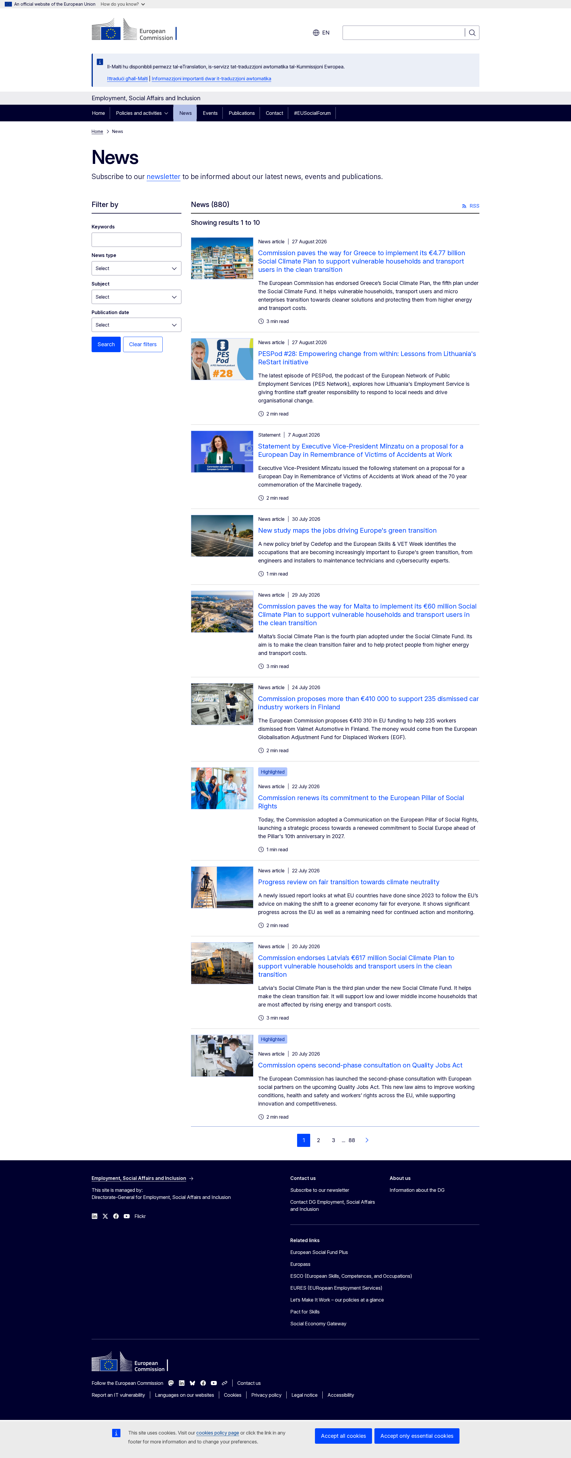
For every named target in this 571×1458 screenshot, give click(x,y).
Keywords (103, 227)
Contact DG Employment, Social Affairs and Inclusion (332, 1205)
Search (106, 344)
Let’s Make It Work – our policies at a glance (337, 1300)
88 (352, 1140)
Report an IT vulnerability (118, 1395)
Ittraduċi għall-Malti (127, 78)
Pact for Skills (305, 1312)
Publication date (110, 312)
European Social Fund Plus (319, 1252)
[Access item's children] (168, 113)
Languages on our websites (184, 1395)
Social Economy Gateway (318, 1324)
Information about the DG (417, 1190)
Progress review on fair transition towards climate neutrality (349, 882)
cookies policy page (217, 1433)
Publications (242, 113)
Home (98, 113)
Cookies (232, 1395)
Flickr (140, 1216)
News (185, 113)
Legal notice (304, 1395)
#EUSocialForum (312, 113)
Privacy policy (266, 1395)
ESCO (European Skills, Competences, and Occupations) (351, 1276)
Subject (100, 284)
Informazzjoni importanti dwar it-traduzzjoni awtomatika (211, 78)
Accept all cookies (343, 1436)
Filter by (105, 204)
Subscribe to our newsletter (319, 1190)
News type (104, 255)
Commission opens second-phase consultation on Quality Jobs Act (360, 1065)
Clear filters (143, 344)
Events (210, 113)
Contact (274, 113)
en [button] (326, 32)
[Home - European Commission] (140, 30)
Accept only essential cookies (417, 1436)
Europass (300, 1264)
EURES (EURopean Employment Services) (336, 1288)
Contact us (249, 1383)
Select (102, 268)
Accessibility (340, 1395)
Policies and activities (139, 113)
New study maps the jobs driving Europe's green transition (347, 530)
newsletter (164, 176)
